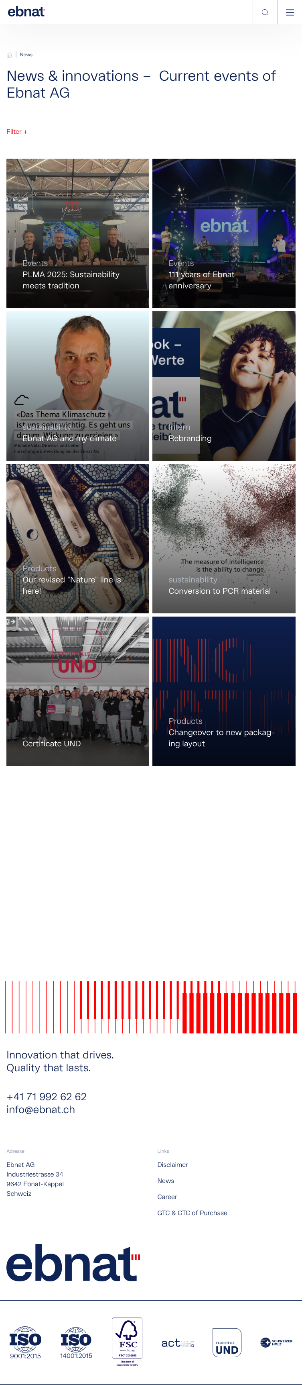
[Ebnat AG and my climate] (77, 386)
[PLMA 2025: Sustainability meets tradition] (77, 233)
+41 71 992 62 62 (46, 1097)
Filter (16, 132)
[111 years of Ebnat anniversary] (223, 233)
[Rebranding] (223, 386)
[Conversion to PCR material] (223, 538)
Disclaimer (172, 1165)
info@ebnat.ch (40, 1110)
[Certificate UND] (77, 691)
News (26, 55)
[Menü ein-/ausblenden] (290, 12)
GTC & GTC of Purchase (192, 1213)
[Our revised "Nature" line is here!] (77, 538)
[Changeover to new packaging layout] (223, 691)
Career (167, 1197)
